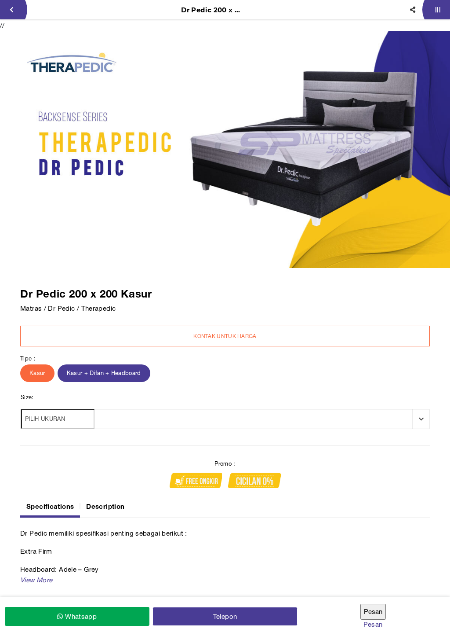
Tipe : (28, 358)
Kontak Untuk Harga (224, 336)
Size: (27, 397)
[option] (225, 149)
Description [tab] (105, 506)
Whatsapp (80, 616)
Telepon (225, 616)
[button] (36, 580)
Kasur (37, 373)
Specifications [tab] (50, 506)
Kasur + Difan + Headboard (104, 373)
